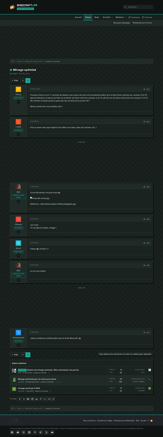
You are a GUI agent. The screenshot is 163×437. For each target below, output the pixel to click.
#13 (148, 187)
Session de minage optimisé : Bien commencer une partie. (53, 370)
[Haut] (148, 421)
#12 (148, 122)
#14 (148, 219)
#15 (148, 243)
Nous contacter (90, 421)
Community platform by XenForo (29, 428)
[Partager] (144, 89)
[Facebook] (12, 432)
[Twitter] (46, 432)
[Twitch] (41, 432)
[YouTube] (52, 432)
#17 (148, 332)
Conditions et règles (104, 421)
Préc (16, 80)
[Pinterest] (35, 432)
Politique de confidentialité (124, 421)
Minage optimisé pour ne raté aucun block (37, 379)
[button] (112, 17)
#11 (148, 89)
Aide (137, 421)
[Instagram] (23, 432)
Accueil (143, 421)
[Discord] (18, 432)
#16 (148, 265)
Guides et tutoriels (40, 373)
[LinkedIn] (29, 432)
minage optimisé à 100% (29, 388)
